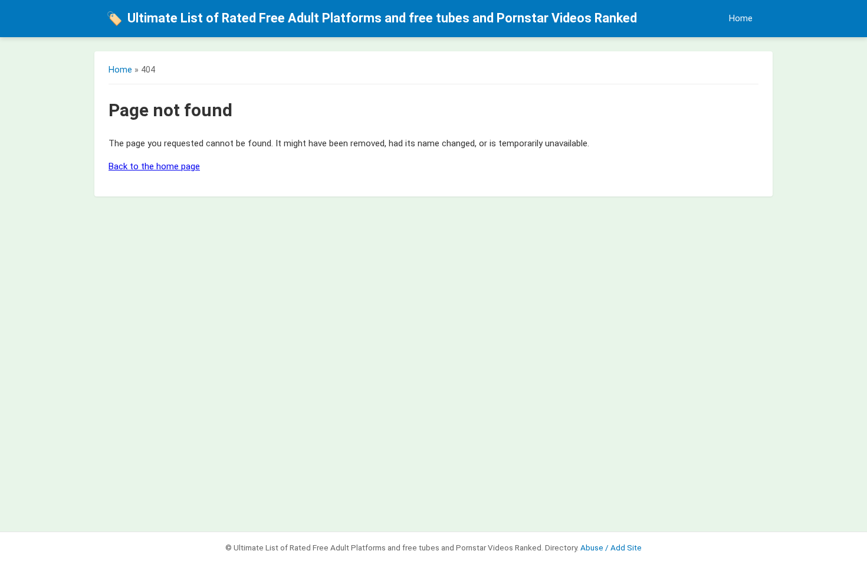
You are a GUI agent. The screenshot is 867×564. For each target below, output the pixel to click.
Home (741, 19)
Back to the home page (154, 166)
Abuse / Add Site (611, 547)
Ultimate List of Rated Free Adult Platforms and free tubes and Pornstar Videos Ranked (371, 18)
